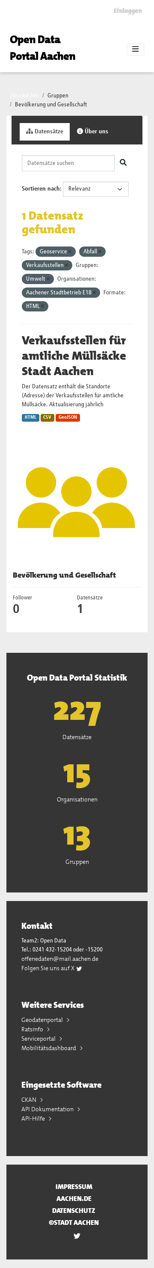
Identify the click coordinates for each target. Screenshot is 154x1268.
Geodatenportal (42, 1020)
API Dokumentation (48, 1109)
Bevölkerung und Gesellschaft (51, 105)
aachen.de (74, 1198)
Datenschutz (73, 1210)
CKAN (29, 1100)
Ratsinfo (32, 1029)
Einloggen (128, 10)
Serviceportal (39, 1038)
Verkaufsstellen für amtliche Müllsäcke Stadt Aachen (74, 356)
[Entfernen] (69, 251)
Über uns (95, 132)
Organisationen (77, 799)
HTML (30, 417)
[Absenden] (123, 163)
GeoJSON (68, 417)
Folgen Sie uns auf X (48, 968)
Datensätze (48, 132)
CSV (47, 417)
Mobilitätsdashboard (49, 1048)
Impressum (74, 1186)
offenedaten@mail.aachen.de (59, 959)
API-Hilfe (33, 1118)
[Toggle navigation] (135, 49)
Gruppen (57, 96)
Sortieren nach (41, 189)
